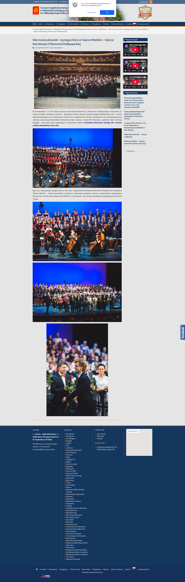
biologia (69, 441)
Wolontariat (70, 547)
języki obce (70, 480)
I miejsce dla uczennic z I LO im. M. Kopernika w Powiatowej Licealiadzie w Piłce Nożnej (135, 126)
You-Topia (69, 557)
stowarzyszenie (71, 524)
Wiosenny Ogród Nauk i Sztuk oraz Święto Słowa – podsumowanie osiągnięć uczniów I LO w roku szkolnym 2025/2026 (134, 102)
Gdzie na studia (71, 464)
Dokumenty (50, 24)
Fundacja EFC (70, 459)
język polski (70, 478)
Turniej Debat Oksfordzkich (76, 536)
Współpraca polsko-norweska (76, 554)
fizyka (68, 457)
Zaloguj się (131, 151)
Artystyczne (70, 436)
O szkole (40, 24)
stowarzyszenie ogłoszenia (75, 529)
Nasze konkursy (118, 24)
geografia (69, 466)
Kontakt (100, 439)
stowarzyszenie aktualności (76, 527)
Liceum (68, 483)
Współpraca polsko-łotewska (76, 550)
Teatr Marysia (71, 531)
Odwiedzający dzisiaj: (104, 449)
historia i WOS (71, 471)
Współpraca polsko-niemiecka (76, 552)
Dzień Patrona (71, 452)
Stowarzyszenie (142, 24)
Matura (106, 24)
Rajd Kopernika (71, 510)
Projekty (69, 506)
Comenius (69, 448)
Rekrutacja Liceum (72, 517)
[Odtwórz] (126, 55)
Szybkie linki (144, 2)
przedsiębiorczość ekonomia (76, 508)
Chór (67, 445)
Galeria (129, 24)
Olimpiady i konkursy (73, 501)
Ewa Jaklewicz (58, 48)
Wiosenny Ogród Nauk (74, 541)
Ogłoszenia (70, 499)
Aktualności (103, 29)
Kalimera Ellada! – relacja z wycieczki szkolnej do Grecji (135, 142)
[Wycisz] (142, 55)
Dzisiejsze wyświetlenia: (105, 447)
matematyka (70, 485)
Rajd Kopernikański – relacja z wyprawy (135, 135)
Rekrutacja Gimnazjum (74, 515)
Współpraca (96, 24)
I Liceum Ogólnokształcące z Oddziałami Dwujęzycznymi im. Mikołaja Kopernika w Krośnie (58, 10)
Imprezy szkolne (72, 473)
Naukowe (69, 496)
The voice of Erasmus (73, 534)
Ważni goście (70, 538)
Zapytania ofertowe (73, 559)
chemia (68, 443)
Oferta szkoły (73, 24)
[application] (135, 50)
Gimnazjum (70, 469)
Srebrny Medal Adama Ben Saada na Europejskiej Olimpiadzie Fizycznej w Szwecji (134, 115)
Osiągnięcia (61, 24)
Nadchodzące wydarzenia (75, 494)
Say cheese (70, 520)
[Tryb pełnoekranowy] (145, 55)
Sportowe (69, 522)
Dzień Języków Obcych (74, 450)
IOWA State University (74, 476)
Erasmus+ (69, 455)
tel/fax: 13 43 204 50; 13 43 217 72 (45, 2)
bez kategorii (70, 439)
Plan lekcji (100, 436)
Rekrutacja (85, 24)
